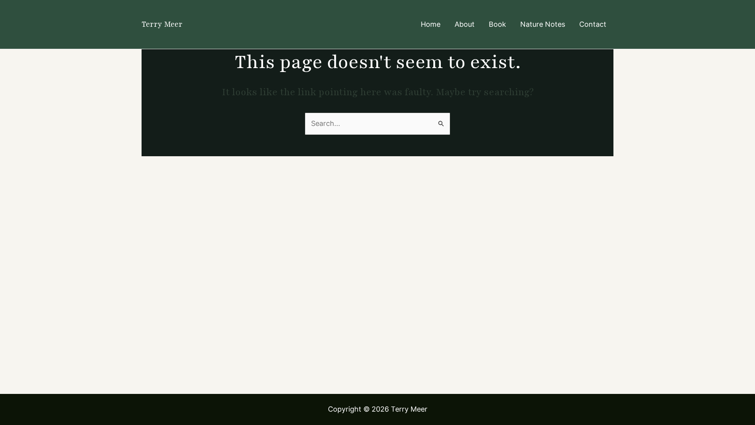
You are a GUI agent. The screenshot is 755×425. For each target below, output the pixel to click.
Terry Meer (162, 24)
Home (430, 24)
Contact (592, 24)
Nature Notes (542, 24)
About (465, 24)
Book (497, 24)
